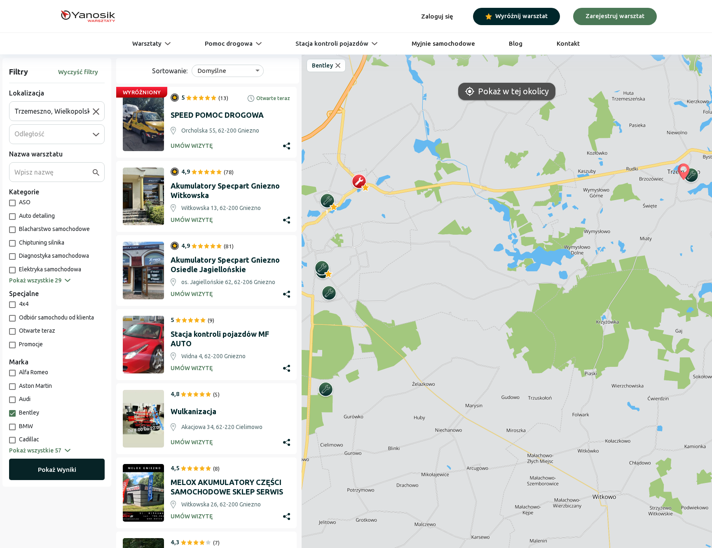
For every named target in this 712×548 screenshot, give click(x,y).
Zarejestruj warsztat (615, 15)
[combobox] (53, 111)
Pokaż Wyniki (57, 469)
